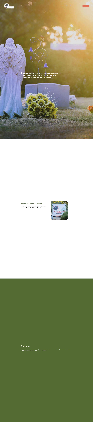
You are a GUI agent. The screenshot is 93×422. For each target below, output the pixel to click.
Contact (75, 5)
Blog (71, 5)
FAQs (67, 5)
